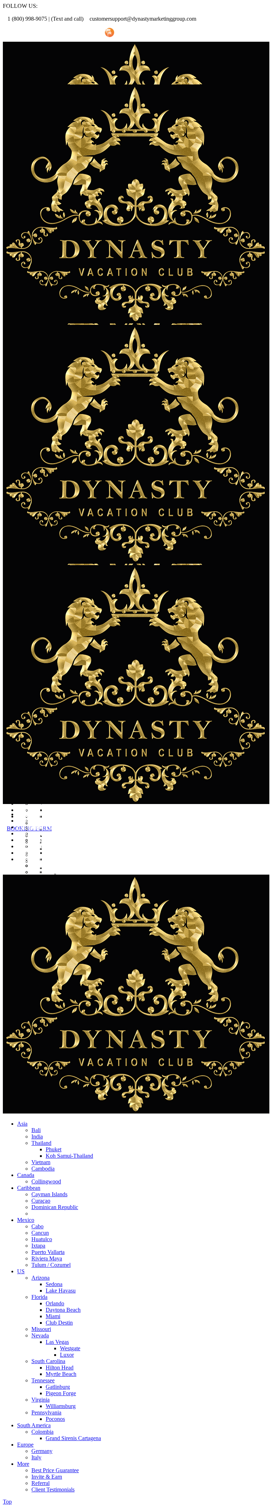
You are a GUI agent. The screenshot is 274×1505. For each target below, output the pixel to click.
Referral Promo (41, 33)
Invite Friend (81, 33)
